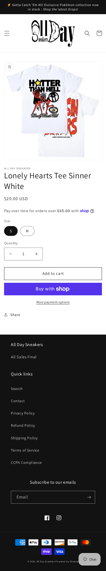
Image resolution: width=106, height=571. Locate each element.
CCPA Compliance (26, 462)
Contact (18, 400)
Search (17, 388)
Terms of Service (25, 450)
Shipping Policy (24, 437)
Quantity (11, 243)
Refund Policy (23, 425)
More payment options (53, 302)
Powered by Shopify (67, 561)
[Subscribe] (89, 497)
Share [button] (15, 314)
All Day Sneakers (46, 561)
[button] (7, 33)
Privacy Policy (23, 413)
